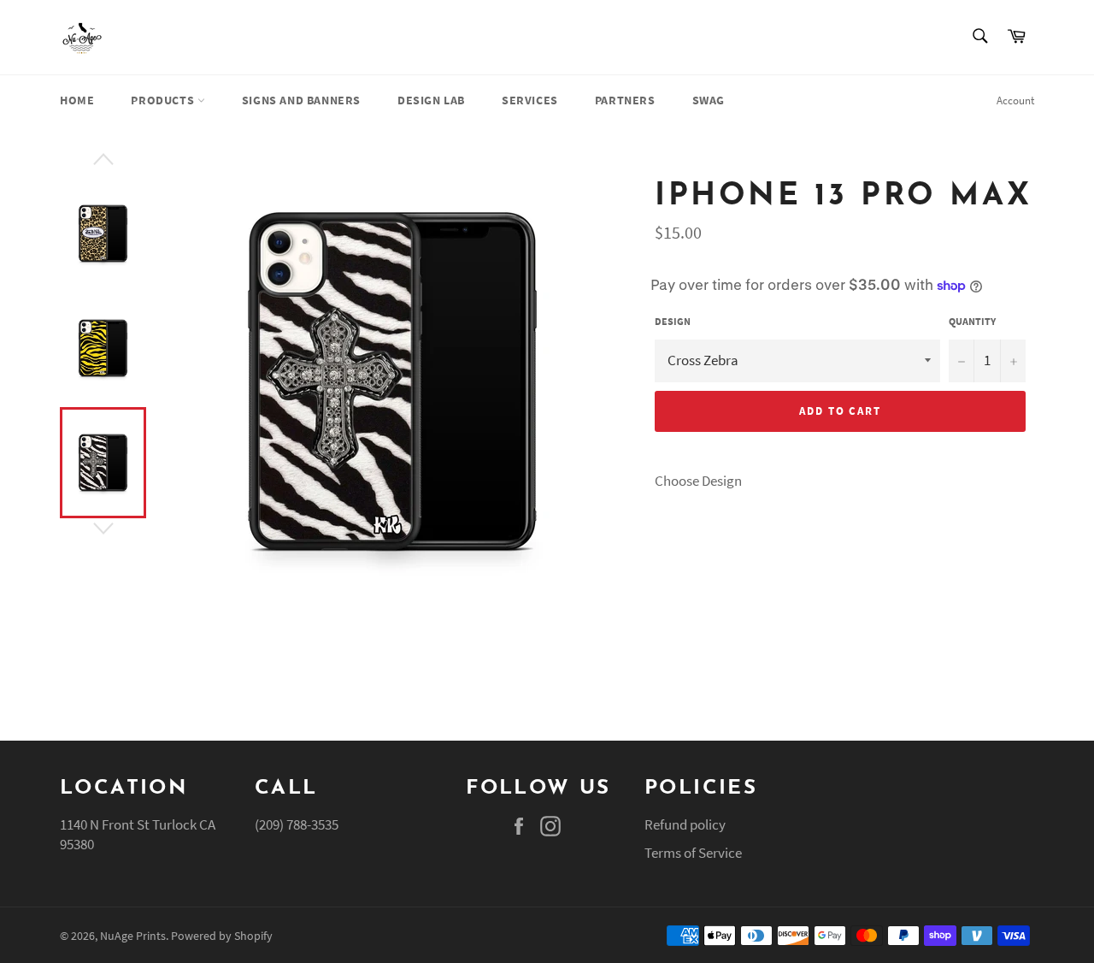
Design (673, 321)
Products (164, 100)
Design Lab (431, 100)
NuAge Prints (133, 936)
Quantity (972, 321)
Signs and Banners (301, 100)
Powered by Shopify (222, 936)
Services (530, 100)
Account (1015, 100)
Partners (625, 100)
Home (77, 100)
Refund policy (685, 824)
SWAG (708, 100)
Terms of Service (693, 852)
